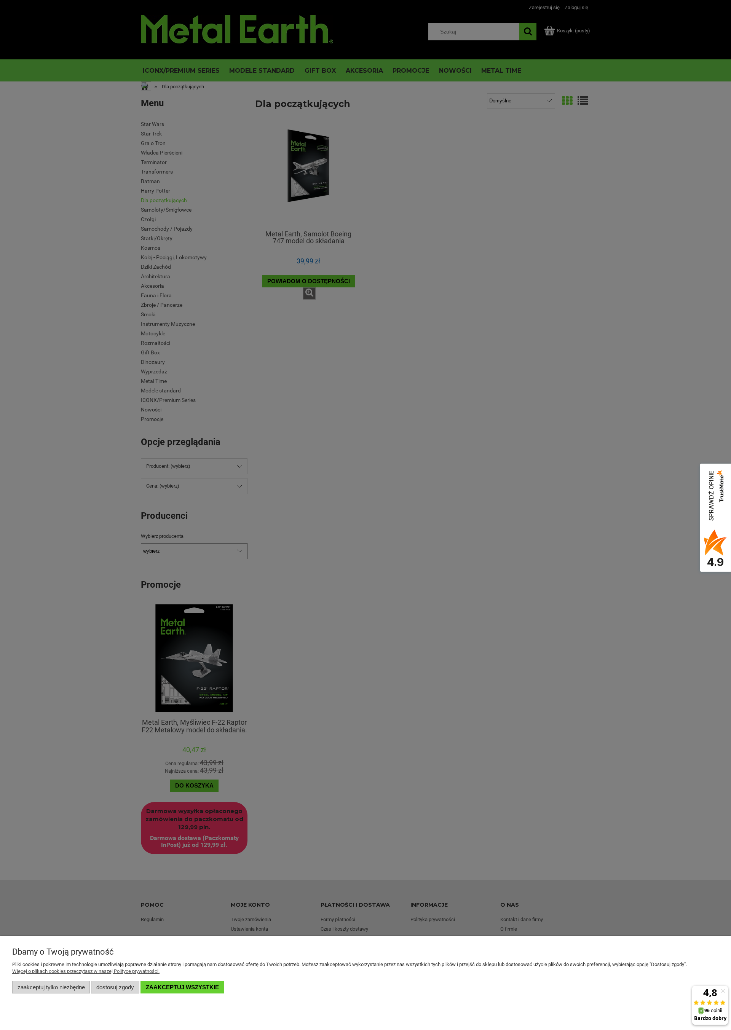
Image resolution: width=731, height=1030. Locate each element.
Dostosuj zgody (115, 987)
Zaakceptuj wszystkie (182, 987)
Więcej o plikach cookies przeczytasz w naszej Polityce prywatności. (86, 971)
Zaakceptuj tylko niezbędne (51, 987)
